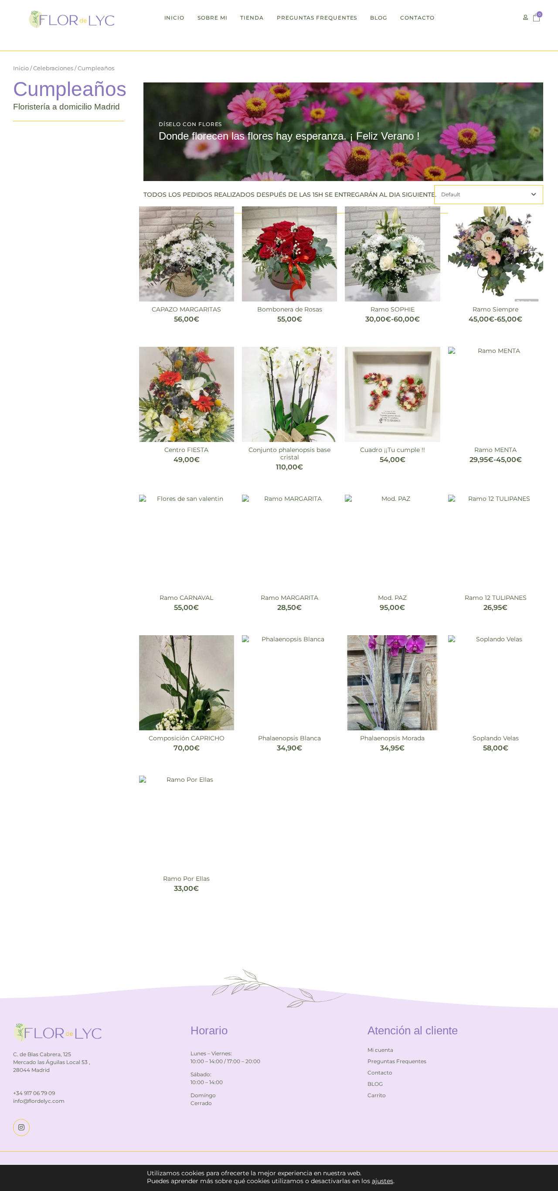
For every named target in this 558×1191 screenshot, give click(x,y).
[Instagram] (21, 1127)
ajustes (382, 1181)
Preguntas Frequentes (317, 17)
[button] (525, 17)
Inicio (174, 17)
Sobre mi (212, 17)
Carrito (376, 1095)
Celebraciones (53, 68)
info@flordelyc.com (39, 1101)
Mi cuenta (380, 1050)
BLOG (378, 17)
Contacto (417, 17)
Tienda (252, 17)
